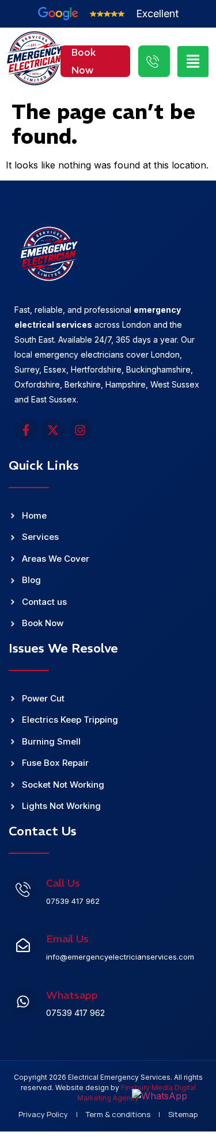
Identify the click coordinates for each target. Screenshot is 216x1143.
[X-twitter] (53, 430)
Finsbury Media (148, 1087)
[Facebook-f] (25, 430)
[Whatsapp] (23, 1001)
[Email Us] (23, 945)
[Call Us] (23, 889)
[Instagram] (80, 430)
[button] (193, 61)
